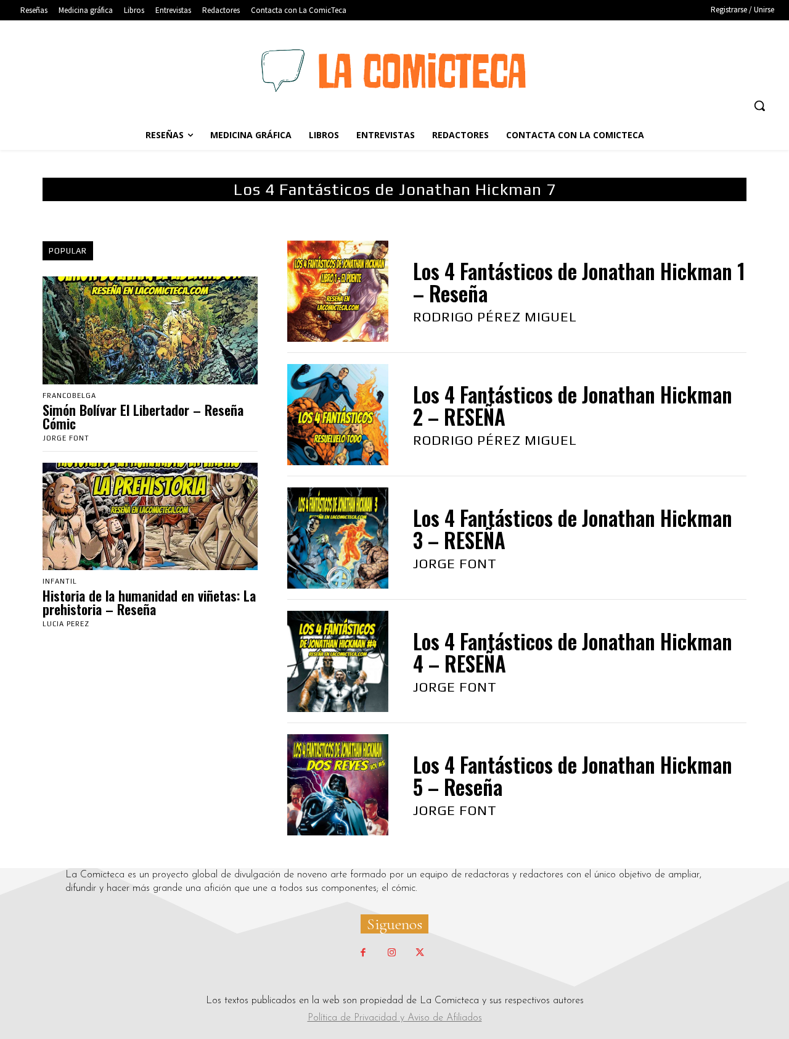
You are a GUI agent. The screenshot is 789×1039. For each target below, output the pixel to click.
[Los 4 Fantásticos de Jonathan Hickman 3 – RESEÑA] (337, 538)
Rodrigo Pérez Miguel (495, 316)
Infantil (60, 581)
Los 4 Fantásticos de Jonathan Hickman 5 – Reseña (572, 776)
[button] (759, 105)
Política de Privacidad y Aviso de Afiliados (395, 1018)
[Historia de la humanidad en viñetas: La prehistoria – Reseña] (150, 516)
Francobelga (69, 395)
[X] (420, 953)
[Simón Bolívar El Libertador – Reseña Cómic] (150, 330)
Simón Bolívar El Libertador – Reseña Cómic (143, 416)
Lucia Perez (66, 623)
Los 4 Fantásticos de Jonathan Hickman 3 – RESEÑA (572, 529)
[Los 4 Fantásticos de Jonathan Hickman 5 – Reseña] (337, 784)
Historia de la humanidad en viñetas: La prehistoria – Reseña (149, 602)
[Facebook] (363, 953)
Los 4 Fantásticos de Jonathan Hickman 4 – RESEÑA (572, 652)
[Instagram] (391, 953)
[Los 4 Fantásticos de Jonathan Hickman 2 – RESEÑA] (337, 414)
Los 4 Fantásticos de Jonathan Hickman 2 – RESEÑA (572, 405)
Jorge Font (66, 438)
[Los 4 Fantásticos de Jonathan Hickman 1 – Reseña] (337, 291)
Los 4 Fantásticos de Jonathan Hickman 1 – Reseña (579, 282)
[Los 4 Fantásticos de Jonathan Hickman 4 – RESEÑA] (337, 661)
